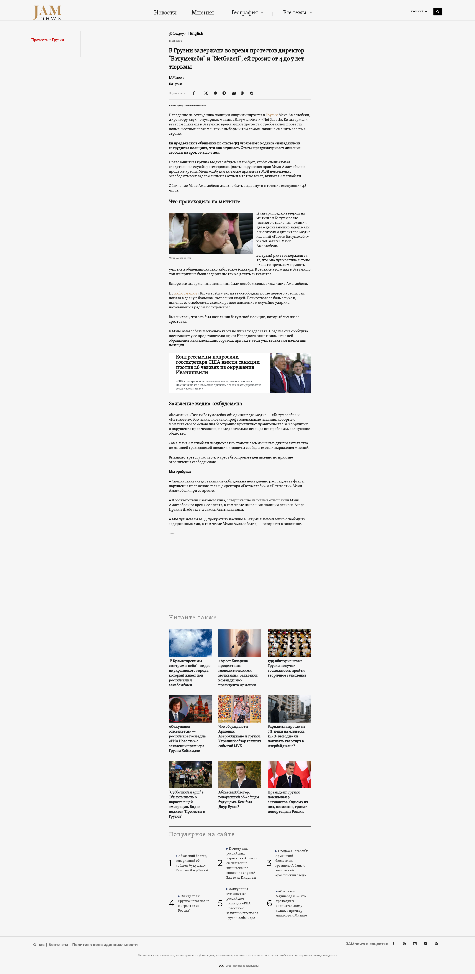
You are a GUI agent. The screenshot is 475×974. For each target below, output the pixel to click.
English (196, 33)
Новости (165, 13)
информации (185, 293)
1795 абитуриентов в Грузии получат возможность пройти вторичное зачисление (287, 668)
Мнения (202, 13)
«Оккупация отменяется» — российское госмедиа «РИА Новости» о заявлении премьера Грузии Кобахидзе (187, 738)
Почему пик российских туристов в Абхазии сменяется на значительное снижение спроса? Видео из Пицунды (241, 863)
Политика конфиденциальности (105, 945)
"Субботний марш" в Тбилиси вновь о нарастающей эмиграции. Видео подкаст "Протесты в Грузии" (187, 804)
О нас (39, 945)
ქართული (177, 33)
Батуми (175, 84)
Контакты (58, 945)
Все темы (295, 12)
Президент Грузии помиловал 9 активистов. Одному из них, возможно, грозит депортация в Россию (288, 802)
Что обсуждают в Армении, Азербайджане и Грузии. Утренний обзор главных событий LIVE (239, 736)
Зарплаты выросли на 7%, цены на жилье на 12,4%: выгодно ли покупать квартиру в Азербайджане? (286, 736)
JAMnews (176, 77)
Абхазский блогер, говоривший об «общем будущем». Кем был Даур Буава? (238, 799)
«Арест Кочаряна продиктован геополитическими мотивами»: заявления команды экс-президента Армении (238, 673)
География (245, 12)
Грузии (272, 115)
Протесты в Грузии (47, 40)
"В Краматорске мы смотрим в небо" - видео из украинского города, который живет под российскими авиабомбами (190, 673)
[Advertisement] (240, 573)
